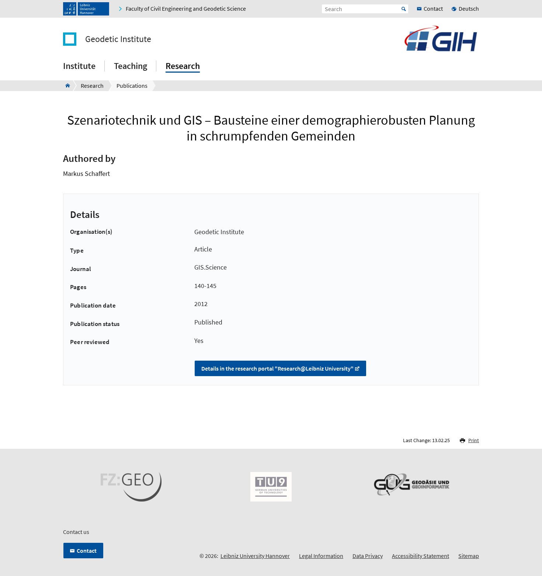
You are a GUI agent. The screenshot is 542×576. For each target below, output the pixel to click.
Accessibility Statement (420, 555)
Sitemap (468, 555)
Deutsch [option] (469, 8)
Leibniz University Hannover (255, 555)
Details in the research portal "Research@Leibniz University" (277, 368)
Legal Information (321, 555)
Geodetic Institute (118, 39)
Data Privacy (367, 555)
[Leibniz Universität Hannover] (86, 8)
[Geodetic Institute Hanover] (65, 85)
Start (403, 8)
